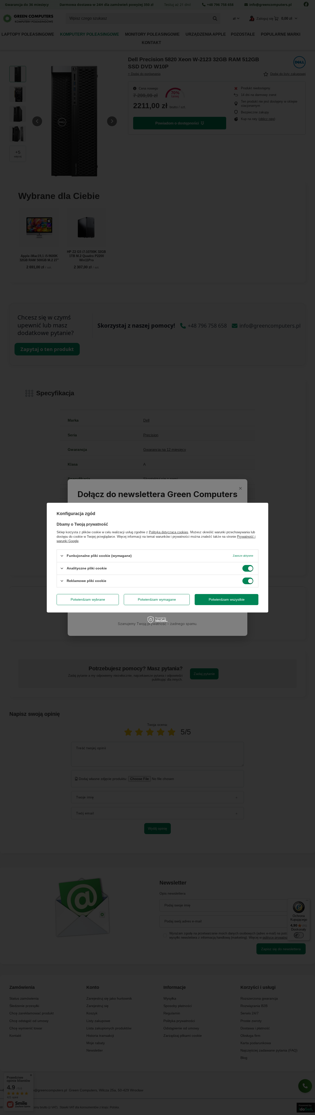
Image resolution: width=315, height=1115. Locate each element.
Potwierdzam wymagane (157, 599)
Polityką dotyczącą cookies (168, 532)
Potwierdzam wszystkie (227, 599)
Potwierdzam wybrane (88, 599)
